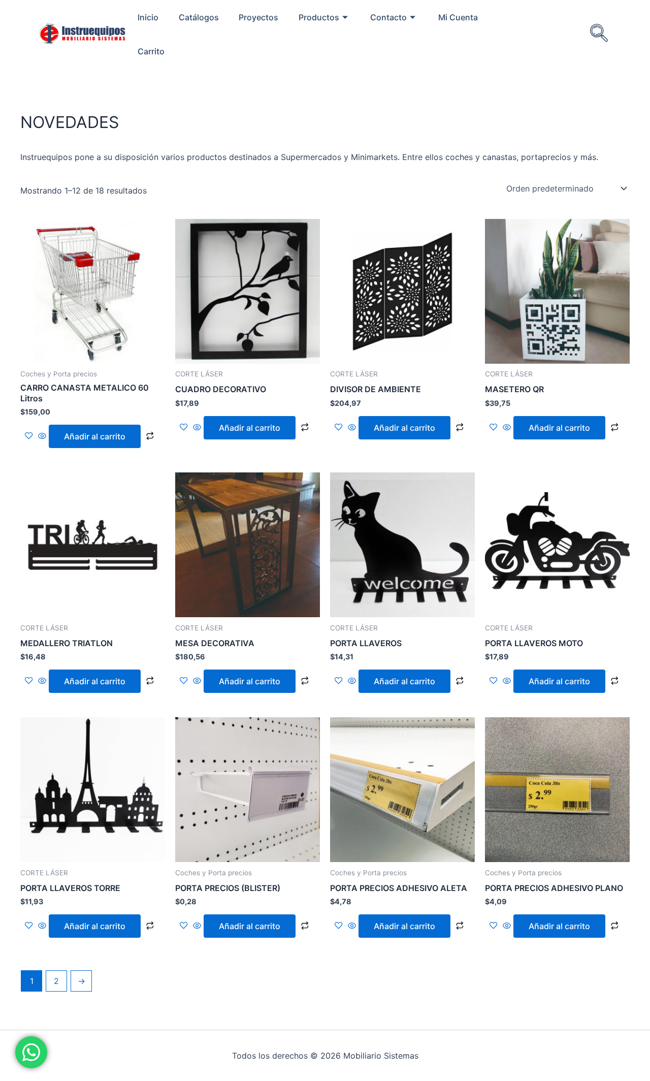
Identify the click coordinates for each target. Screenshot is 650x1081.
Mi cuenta (458, 17)
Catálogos (199, 17)
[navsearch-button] (599, 34)
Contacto (388, 17)
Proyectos (258, 17)
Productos (319, 17)
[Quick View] (42, 436)
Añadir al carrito (94, 436)
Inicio (148, 17)
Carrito (151, 51)
